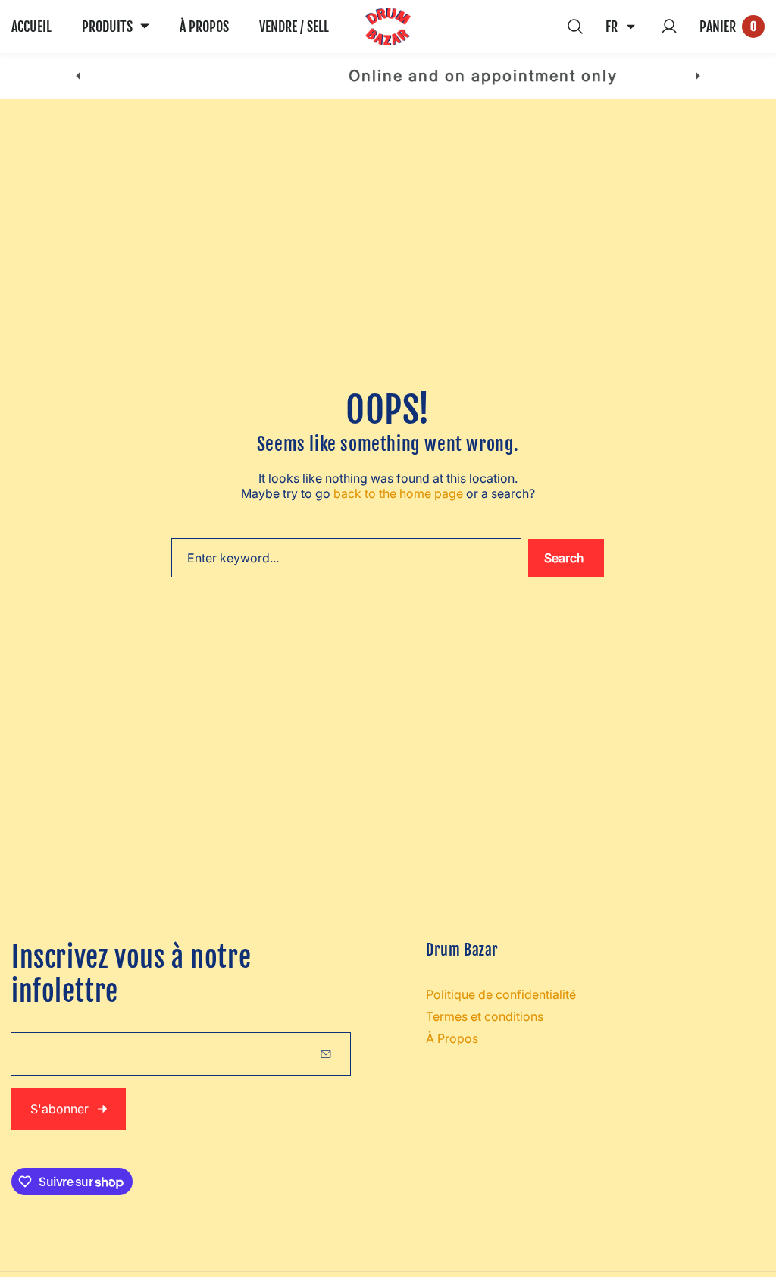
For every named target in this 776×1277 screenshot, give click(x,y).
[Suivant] (697, 76)
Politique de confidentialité (501, 994)
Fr (611, 26)
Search (564, 557)
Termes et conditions (484, 1016)
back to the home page (398, 493)
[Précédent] (78, 76)
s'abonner (59, 1108)
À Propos (452, 1038)
